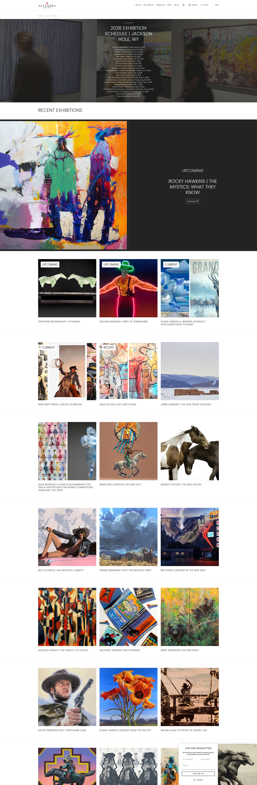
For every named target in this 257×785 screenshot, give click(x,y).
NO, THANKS (198, 780)
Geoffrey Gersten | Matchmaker (119, 650)
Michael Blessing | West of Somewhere (123, 321)
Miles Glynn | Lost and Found (117, 404)
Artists (138, 5)
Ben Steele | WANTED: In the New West (183, 570)
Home (40, 16)
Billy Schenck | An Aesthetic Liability (61, 570)
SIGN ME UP (198, 774)
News (169, 5)
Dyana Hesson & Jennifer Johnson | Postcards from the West (183, 323)
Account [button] (204, 5)
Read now (191, 201)
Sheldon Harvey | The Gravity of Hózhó (63, 650)
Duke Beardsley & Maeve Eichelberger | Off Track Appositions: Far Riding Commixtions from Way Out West (65, 487)
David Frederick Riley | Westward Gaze (62, 730)
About (176, 5)
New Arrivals (148, 5)
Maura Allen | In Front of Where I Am (184, 730)
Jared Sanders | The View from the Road (186, 404)
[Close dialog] (255, 746)
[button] (183, 5)
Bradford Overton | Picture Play (120, 484)
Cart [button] (217, 5)
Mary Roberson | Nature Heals (180, 650)
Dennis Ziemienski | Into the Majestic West (125, 570)
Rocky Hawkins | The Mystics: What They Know (193, 187)
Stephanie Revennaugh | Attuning (59, 321)
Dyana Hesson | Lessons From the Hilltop (125, 730)
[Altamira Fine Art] (47, 5)
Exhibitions (160, 5)
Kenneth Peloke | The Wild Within (181, 484)
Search (195, 5)
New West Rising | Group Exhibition (60, 404)
